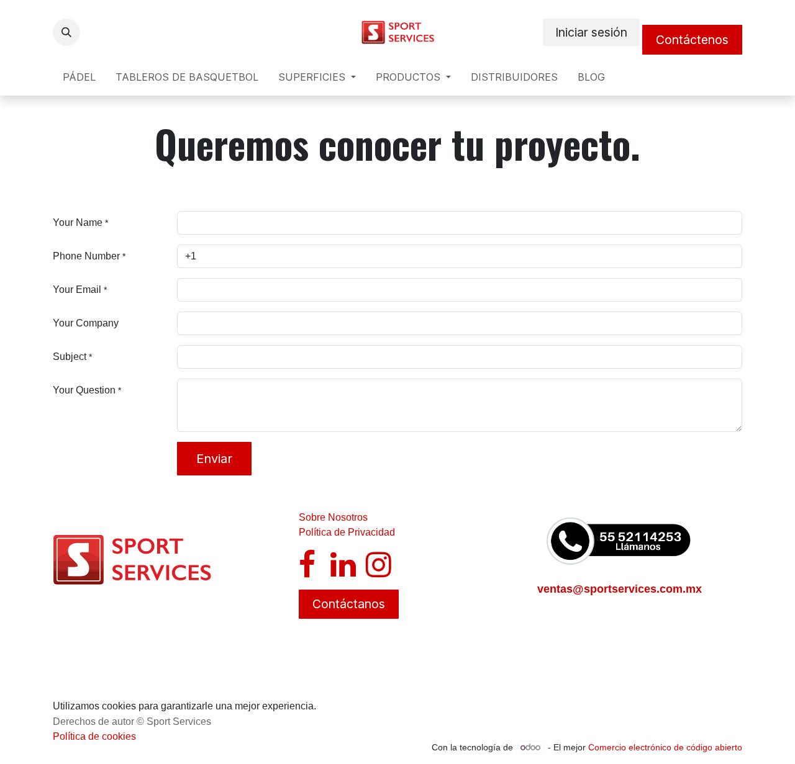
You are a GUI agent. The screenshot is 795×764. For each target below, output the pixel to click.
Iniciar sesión (591, 32)
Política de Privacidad (347, 532)
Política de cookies (94, 736)
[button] (66, 32)
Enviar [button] (214, 458)
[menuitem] (79, 77)
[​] (307, 572)
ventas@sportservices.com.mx (619, 589)
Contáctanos (348, 603)
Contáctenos (692, 39)
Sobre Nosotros (333, 517)
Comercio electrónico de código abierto (665, 747)
